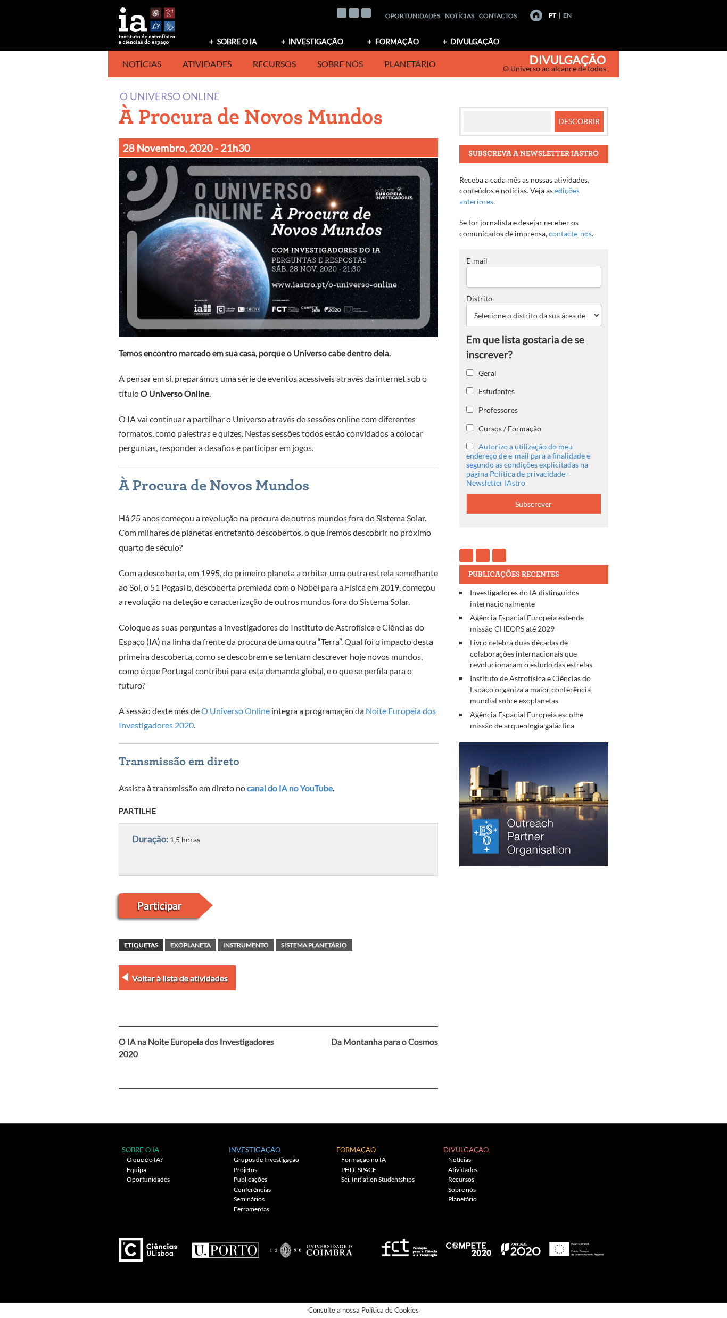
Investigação (315, 41)
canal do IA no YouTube (290, 788)
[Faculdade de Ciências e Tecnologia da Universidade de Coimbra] (310, 1246)
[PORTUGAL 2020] (520, 1246)
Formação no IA (363, 1160)
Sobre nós (340, 64)
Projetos (245, 1170)
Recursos (274, 64)
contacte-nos (570, 233)
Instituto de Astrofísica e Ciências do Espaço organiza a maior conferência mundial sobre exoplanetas (530, 689)
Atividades (207, 64)
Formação (397, 41)
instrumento (246, 945)
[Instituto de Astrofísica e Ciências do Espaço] (147, 23)
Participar (159, 905)
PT (552, 15)
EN (567, 15)
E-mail (477, 260)
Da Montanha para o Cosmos (384, 1041)
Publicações (250, 1179)
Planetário (410, 64)
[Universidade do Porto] (225, 1246)
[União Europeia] (575, 1246)
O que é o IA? (145, 1160)
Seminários (249, 1199)
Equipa (136, 1170)
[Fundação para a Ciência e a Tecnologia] (408, 1246)
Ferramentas (251, 1209)
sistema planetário (314, 945)
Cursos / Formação (509, 428)
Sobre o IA (237, 41)
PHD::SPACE (358, 1170)
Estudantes (496, 391)
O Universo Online (170, 95)
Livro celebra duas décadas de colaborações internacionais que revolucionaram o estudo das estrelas (531, 653)
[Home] (536, 15)
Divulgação (474, 41)
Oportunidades (412, 16)
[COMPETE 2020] (469, 1246)
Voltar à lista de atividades (180, 978)
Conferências (252, 1189)
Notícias (459, 16)
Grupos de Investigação (266, 1160)
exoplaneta (190, 945)
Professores (497, 409)
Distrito (479, 298)
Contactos (498, 16)
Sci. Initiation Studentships (378, 1179)
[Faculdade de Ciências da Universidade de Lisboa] (151, 1246)
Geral (487, 373)
